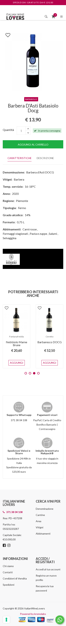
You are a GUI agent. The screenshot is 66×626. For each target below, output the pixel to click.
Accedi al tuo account (48, 569)
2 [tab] (30, 373)
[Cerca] (46, 16)
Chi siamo (8, 566)
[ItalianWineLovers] (15, 16)
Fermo (22, 208)
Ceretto (49, 336)
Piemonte (22, 200)
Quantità (8, 129)
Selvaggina (9, 238)
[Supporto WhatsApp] (59, 620)
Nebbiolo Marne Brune (16, 343)
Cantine (40, 514)
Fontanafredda (16, 336)
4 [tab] (38, 373)
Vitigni (39, 527)
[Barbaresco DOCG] (49, 320)
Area (38, 521)
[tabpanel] (16, 336)
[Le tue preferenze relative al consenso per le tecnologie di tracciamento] (6, 619)
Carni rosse (30, 229)
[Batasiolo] (33, 258)
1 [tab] (26, 373)
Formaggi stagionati (15, 233)
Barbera (19, 179)
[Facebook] (5, 545)
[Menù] (61, 16)
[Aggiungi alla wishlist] (6, 34)
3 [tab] (34, 373)
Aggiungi (16, 362)
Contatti (8, 572)
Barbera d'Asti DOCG (40, 172)
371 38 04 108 (19, 420)
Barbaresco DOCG (49, 342)
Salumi (53, 233)
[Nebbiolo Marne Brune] (16, 320)
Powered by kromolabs (33, 613)
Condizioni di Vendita (15, 578)
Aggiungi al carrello (33, 144)
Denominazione (44, 508)
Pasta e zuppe (38, 233)
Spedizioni (8, 584)
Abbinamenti (43, 533)
